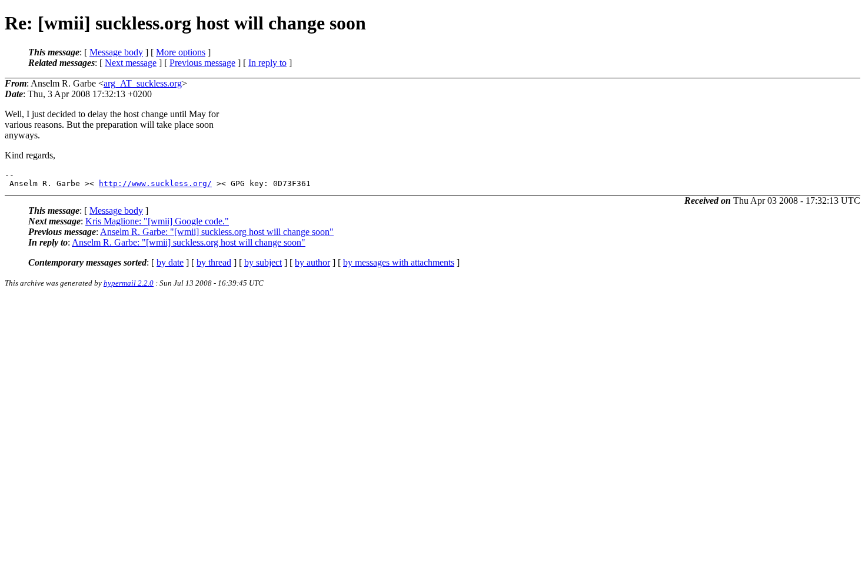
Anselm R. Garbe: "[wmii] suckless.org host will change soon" (217, 232)
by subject (263, 262)
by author (312, 262)
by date (170, 262)
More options (180, 52)
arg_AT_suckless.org (143, 83)
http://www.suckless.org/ (155, 183)
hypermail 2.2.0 (129, 283)
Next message (131, 63)
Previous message (202, 63)
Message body (116, 52)
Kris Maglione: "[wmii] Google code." (157, 221)
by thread (214, 262)
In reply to (267, 63)
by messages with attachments (398, 262)
